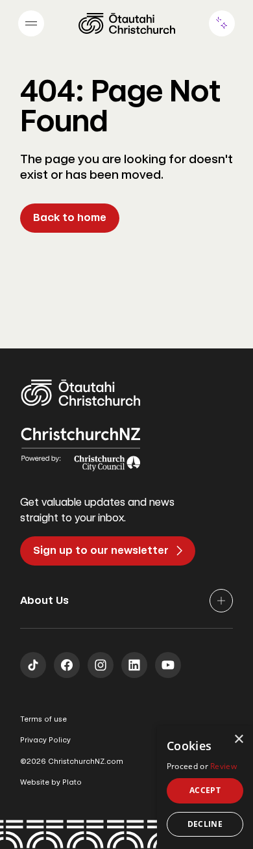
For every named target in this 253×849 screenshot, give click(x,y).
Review (223, 766)
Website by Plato (51, 782)
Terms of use (43, 719)
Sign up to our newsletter (101, 550)
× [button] (238, 739)
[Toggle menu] (31, 23)
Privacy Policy (45, 740)
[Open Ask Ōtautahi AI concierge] (222, 23)
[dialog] (205, 787)
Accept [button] (205, 790)
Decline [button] (205, 823)
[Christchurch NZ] (127, 23)
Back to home (69, 217)
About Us (44, 600)
